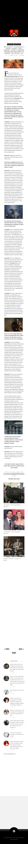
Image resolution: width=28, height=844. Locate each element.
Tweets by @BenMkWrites (9, 753)
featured (10, 44)
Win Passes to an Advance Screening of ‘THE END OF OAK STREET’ (16, 734)
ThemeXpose (14, 842)
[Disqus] (14, 586)
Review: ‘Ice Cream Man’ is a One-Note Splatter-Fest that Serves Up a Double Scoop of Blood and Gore (17, 713)
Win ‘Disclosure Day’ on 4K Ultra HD (17, 691)
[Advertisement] (14, 14)
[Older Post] (19, 650)
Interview (17, 44)
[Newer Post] (9, 650)
